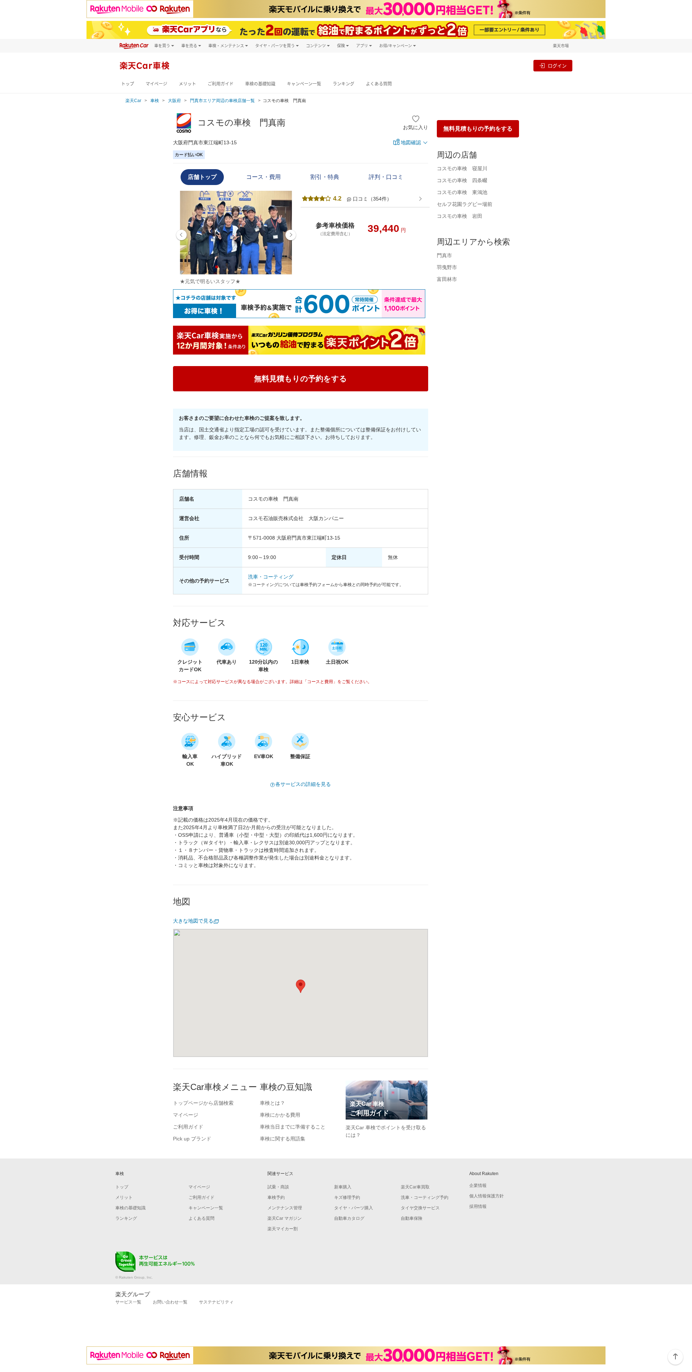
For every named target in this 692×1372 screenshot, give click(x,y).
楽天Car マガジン (284, 1218)
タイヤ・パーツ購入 (353, 1207)
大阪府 (174, 100)
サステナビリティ (216, 1302)
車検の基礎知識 (260, 84)
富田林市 (447, 279)
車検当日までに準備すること (292, 1127)
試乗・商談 (278, 1186)
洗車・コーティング (270, 577)
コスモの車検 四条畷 (462, 180)
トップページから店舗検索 (203, 1103)
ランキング (343, 84)
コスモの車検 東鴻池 (462, 192)
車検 (154, 100)
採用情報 (478, 1206)
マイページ (156, 84)
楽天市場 (561, 45)
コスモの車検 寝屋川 (462, 168)
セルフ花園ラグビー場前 (464, 204)
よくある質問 (379, 84)
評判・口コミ (386, 177)
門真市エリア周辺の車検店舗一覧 (222, 100)
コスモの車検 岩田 (459, 216)
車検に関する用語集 (282, 1139)
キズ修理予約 (347, 1197)
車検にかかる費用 (280, 1115)
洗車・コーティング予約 (424, 1197)
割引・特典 (324, 177)
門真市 (444, 255)
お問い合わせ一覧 (170, 1302)
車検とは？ (272, 1103)
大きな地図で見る (193, 921)
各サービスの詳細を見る (303, 784)
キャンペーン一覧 (304, 84)
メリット (187, 84)
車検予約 (276, 1197)
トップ (127, 84)
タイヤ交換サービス (420, 1207)
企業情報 (478, 1185)
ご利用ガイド (221, 84)
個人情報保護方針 (486, 1196)
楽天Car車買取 (415, 1186)
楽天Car (133, 100)
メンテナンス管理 (284, 1207)
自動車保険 (411, 1218)
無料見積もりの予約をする (478, 129)
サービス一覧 (128, 1302)
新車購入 (342, 1186)
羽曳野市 (447, 267)
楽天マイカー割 (282, 1228)
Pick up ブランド (192, 1139)
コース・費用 (263, 177)
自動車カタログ (349, 1218)
